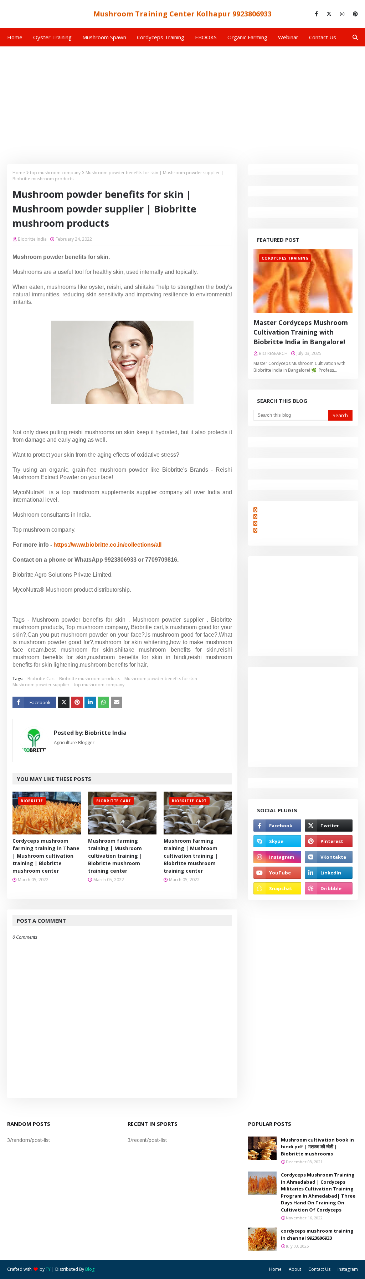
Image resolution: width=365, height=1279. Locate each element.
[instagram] (342, 14)
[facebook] (316, 14)
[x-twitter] (329, 14)
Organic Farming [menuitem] (247, 37)
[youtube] (277, 873)
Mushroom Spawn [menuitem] (104, 37)
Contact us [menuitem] (322, 37)
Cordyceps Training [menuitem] (160, 37)
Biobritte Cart (41, 679)
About (295, 1269)
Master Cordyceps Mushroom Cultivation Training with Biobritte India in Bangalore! (300, 332)
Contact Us (319, 1269)
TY (48, 1269)
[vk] (329, 857)
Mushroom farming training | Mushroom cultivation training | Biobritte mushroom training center (115, 855)
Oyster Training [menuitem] (52, 37)
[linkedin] (329, 873)
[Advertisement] (182, 100)
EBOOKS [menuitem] (206, 37)
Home (18, 173)
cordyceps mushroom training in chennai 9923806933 (317, 1234)
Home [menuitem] (14, 37)
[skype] (277, 841)
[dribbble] (329, 888)
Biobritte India (32, 239)
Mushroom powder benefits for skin (160, 679)
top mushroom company (55, 173)
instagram (348, 1269)
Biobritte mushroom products (89, 679)
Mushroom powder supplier (41, 685)
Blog (89, 1269)
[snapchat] (277, 888)
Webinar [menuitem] (288, 37)
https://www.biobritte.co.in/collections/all (107, 545)
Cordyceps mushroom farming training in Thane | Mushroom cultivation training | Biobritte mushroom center (45, 855)
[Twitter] (64, 702)
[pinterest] (354, 14)
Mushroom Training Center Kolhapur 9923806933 (182, 14)
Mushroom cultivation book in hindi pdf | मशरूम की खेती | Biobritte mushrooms (317, 1147)
